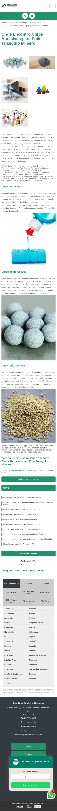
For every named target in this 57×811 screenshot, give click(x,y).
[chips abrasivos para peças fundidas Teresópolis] (42, 90)
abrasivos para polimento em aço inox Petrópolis (22, 529)
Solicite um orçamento (28, 479)
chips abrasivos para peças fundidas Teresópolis (22, 497)
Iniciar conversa (30, 785)
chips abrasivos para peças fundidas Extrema (20, 514)
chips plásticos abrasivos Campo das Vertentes (21, 544)
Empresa (28, 754)
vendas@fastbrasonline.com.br (29, 735)
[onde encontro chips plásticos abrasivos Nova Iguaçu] (14, 62)
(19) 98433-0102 (29, 564)
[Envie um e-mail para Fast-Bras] (32, 16)
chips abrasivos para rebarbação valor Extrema (21, 524)
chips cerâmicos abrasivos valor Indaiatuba (19, 519)
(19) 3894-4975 (17, 470)
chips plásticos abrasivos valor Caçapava (18, 509)
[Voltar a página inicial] (9, 6)
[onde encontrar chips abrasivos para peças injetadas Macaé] (14, 90)
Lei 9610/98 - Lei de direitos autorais (16, 694)
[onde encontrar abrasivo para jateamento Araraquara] (42, 62)
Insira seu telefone (30, 771)
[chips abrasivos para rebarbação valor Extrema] (14, 118)
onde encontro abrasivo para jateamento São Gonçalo (24, 534)
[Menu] (52, 6)
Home (28, 746)
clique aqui (30, 470)
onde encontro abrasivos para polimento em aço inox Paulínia (27, 539)
